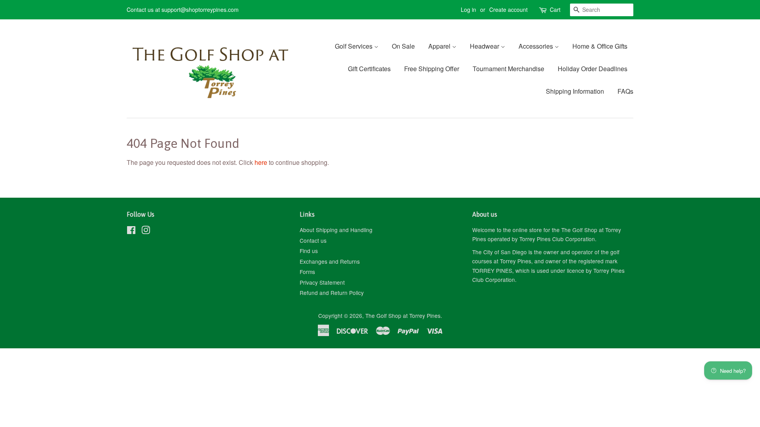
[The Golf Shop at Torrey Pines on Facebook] (131, 231)
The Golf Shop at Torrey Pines (403, 315)
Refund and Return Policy (332, 293)
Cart (555, 9)
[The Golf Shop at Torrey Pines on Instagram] (145, 231)
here (261, 162)
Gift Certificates (369, 68)
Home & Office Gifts (599, 46)
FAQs (625, 91)
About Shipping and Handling (336, 230)
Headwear (485, 46)
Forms (307, 272)
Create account (508, 9)
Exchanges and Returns (330, 261)
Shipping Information (575, 91)
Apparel (440, 46)
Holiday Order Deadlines (592, 68)
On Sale (403, 46)
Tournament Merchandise (508, 68)
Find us (309, 251)
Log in (468, 9)
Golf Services (354, 46)
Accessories (537, 46)
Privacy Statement (322, 282)
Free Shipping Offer (431, 68)
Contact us (313, 240)
